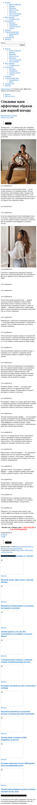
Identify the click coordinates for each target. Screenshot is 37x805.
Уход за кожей (14, 15)
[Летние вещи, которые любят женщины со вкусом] (12, 731)
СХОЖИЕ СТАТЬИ (8, 556)
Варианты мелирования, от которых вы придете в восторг (17, 547)
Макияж (12, 6)
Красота (8, 2)
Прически (12, 12)
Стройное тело (14, 19)
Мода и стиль (13, 10)
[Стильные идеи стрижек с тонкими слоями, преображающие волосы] (12, 654)
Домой (3, 89)
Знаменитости (14, 34)
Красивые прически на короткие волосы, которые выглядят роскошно (18, 712)
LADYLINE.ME (28, 527)
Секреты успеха (14, 26)
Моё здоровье (9, 17)
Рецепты (8, 30)
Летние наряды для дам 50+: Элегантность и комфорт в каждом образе (16, 633)
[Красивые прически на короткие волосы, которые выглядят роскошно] (12, 706)
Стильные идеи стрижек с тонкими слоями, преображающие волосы (16, 661)
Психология (9, 21)
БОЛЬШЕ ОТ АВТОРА (24, 556)
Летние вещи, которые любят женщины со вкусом (14, 738)
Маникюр (12, 8)
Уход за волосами (15, 13)
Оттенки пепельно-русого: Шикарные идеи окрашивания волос (18, 764)
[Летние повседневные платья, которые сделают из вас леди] (12, 783)
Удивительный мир (11, 32)
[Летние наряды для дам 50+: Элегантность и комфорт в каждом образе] (12, 626)
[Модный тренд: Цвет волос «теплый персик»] (12, 574)
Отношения (13, 24)
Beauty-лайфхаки (15, 4)
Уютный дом (9, 37)
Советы (11, 28)
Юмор (11, 35)
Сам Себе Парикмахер (18, 529)
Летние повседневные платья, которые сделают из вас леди (18, 790)
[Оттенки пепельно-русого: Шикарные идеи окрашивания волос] (12, 757)
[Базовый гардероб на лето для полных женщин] (12, 680)
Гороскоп (12, 23)
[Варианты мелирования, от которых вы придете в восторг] (12, 600)
